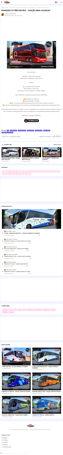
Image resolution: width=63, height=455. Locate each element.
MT (43, 171)
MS (40, 171)
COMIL (19, 309)
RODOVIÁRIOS (38, 130)
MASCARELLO (38, 309)
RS (16, 174)
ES (26, 171)
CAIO (10, 309)
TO (29, 174)
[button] (61, 2)
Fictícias (5, 440)
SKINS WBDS (46, 130)
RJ (3, 174)
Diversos (5, 444)
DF (23, 171)
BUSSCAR (5, 309)
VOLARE (11, 312)
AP (13, 171)
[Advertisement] (31, 190)
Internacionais (7, 447)
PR (58, 171)
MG (36, 171)
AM (10, 171)
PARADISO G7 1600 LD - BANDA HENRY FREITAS (16, 264)
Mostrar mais (57, 144)
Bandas (5, 438)
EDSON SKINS (13, 130)
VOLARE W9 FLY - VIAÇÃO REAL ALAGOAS (50, 158)
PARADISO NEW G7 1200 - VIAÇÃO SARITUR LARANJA (17, 256)
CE (19, 171)
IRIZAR (24, 309)
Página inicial (4, 7)
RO (10, 174)
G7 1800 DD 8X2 (22, 130)
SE (23, 174)
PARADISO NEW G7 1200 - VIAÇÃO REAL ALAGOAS (11, 158)
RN (6, 174)
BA (16, 171)
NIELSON (53, 309)
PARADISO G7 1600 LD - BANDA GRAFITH (43, 415)
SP (26, 174)
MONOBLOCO (46, 309)
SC (20, 174)
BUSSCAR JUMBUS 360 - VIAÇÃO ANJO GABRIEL (16, 248)
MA (33, 171)
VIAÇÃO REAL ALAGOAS (15, 7)
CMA (15, 309)
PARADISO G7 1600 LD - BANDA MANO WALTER (30, 158)
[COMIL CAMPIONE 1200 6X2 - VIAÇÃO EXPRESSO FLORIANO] (31, 219)
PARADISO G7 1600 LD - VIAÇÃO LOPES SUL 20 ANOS (17, 241)
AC (3, 171)
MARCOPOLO (30, 130)
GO (29, 171)
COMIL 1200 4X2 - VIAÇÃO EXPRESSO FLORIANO (15, 366)
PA (46, 171)
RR (13, 174)
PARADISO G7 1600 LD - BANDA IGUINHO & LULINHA (17, 271)
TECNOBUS (5, 312)
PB (49, 171)
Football (5, 442)
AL (7, 130)
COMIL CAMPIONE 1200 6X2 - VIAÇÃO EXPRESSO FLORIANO (22, 233)
